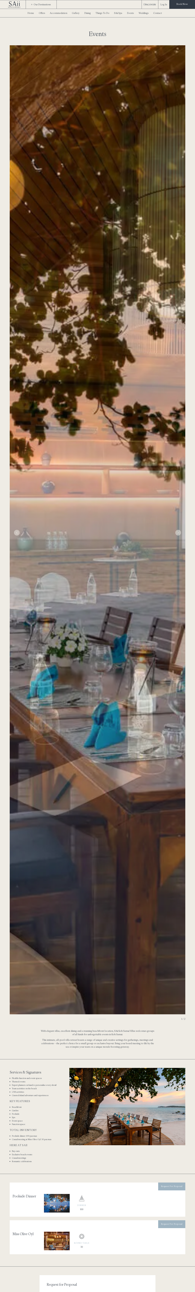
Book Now (182, 4)
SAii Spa (118, 13)
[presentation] (17, 533)
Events (130, 13)
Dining (87, 13)
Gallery (76, 13)
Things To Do (102, 13)
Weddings (144, 13)
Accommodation (58, 13)
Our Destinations (42, 4)
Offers (42, 13)
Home (31, 13)
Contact (157, 13)
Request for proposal (171, 1186)
